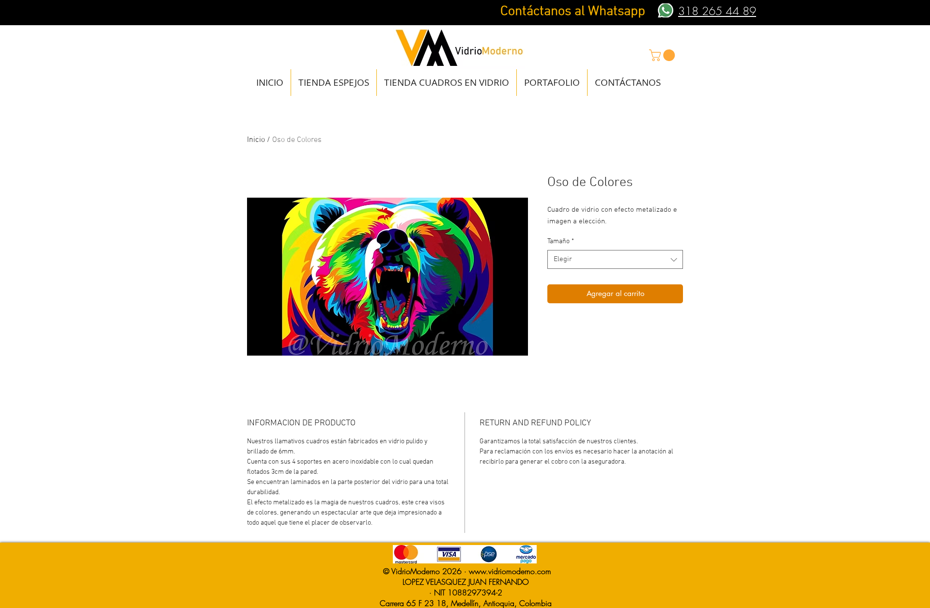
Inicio (256, 140)
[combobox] (615, 259)
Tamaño (560, 241)
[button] (663, 55)
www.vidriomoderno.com (510, 571)
